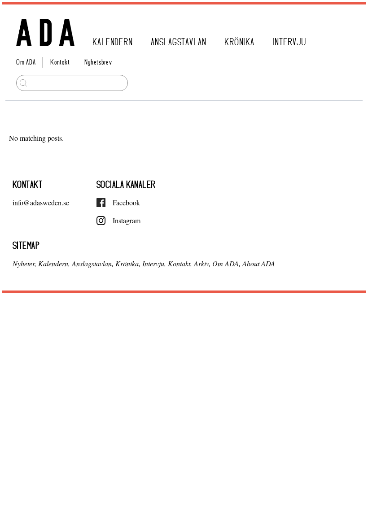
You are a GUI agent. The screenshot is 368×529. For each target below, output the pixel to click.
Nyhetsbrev (98, 62)
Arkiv (201, 263)
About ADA (258, 263)
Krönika (239, 42)
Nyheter (24, 263)
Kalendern (112, 42)
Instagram (126, 220)
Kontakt (60, 62)
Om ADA (25, 62)
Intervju (289, 42)
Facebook (126, 202)
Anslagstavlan (178, 42)
